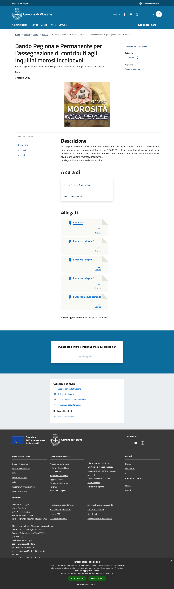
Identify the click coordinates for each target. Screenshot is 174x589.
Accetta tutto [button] (77, 578)
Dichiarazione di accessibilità (100, 518)
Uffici (14, 473)
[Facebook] (123, 14)
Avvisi (35, 34)
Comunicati (130, 468)
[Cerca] (159, 14)
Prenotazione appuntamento (62, 504)
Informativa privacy (96, 509)
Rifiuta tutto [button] (97, 578)
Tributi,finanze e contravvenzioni (102, 470)
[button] (87, 584)
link (111, 573)
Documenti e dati (19, 491)
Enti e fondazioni (19, 477)
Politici (15, 482)
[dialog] (87, 573)
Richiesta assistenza (58, 518)
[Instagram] (136, 14)
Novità (27, 34)
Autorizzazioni (94, 482)
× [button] (171, 561)
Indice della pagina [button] (25, 136)
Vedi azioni (143, 46)
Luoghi (128, 485)
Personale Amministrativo (23, 486)
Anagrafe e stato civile (59, 463)
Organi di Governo (20, 463)
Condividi (129, 46)
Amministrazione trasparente (100, 504)
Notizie (128, 463)
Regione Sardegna (20, 3)
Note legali (92, 514)
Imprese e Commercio (59, 475)
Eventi (128, 490)
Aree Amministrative (21, 468)
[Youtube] (129, 14)
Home (17, 34)
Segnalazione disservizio (60, 509)
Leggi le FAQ (55, 514)
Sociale (45, 34)
